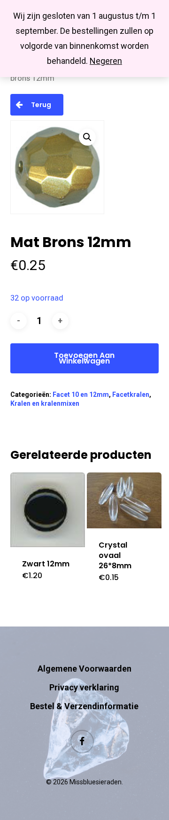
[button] (87, 137)
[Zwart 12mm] (47, 509)
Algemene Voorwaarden (84, 668)
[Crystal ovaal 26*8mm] (124, 500)
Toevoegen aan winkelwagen (84, 358)
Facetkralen (130, 394)
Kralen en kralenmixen (44, 403)
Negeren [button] (106, 61)
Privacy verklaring (84, 687)
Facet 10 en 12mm (81, 394)
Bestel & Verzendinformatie (84, 706)
